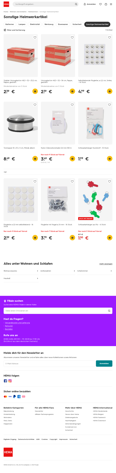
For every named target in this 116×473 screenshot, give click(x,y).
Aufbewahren (45, 271)
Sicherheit (77, 24)
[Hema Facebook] (5, 380)
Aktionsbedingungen (73, 424)
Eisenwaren (63, 24)
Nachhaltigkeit (70, 421)
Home (6, 12)
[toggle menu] (111, 4)
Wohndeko (8, 417)
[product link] (21, 55)
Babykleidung (9, 411)
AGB (38, 439)
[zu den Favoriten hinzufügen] (35, 37)
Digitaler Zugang (10, 439)
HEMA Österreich (99, 421)
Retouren (9, 326)
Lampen (22, 24)
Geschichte (69, 411)
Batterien (10, 24)
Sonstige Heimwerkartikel (97, 24)
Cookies (44, 439)
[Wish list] (100, 4)
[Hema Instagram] (10, 380)
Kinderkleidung (9, 414)
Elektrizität (35, 24)
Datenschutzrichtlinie (26, 439)
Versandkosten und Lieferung (17, 323)
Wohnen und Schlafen (18, 12)
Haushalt (7, 278)
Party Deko (8, 421)
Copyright (53, 439)
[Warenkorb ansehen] (106, 4)
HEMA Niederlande (100, 411)
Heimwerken (33, 12)
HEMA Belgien (98, 414)
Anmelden (104, 363)
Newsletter (39, 411)
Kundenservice (71, 427)
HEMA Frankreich (99, 417)
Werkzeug (49, 24)
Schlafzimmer (82, 271)
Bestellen (9, 329)
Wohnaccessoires (10, 271)
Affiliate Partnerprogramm (44, 414)
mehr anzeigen (105, 264)
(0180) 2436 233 (10, 339)
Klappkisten (8, 424)
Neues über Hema (72, 414)
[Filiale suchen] (109, 310)
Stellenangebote (71, 417)
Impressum (63, 439)
